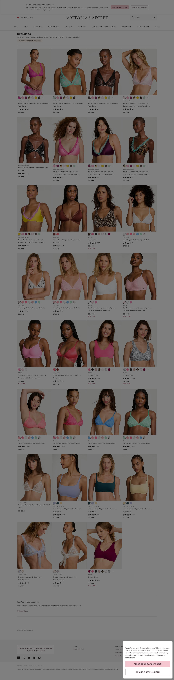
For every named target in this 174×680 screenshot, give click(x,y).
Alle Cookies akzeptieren (148, 664)
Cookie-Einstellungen (148, 672)
